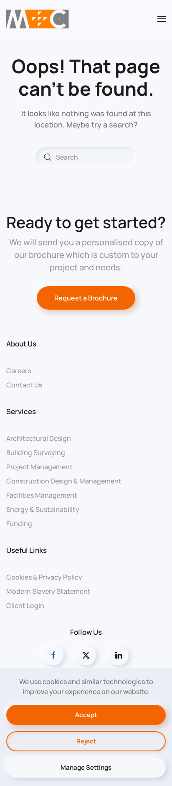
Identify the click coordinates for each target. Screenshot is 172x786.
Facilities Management (41, 495)
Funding (19, 523)
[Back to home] (37, 19)
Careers (18, 370)
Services (21, 411)
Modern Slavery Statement (48, 591)
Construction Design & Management (63, 481)
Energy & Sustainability (42, 509)
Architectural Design (38, 438)
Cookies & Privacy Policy (44, 577)
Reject (86, 741)
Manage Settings (86, 767)
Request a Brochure (86, 298)
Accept (86, 714)
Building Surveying (35, 452)
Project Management (39, 466)
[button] (161, 19)
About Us (21, 343)
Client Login (25, 605)
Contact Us (24, 384)
